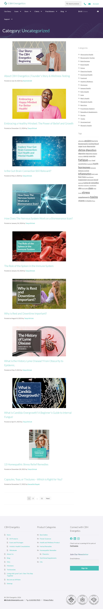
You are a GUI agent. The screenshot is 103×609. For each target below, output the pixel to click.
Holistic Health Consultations (19, 546)
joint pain (95, 174)
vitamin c (82, 201)
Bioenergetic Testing (87, 58)
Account (96, 4)
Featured (83, 78)
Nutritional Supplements (48, 558)
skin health (85, 188)
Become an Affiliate (14, 580)
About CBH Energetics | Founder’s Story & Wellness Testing (37, 75)
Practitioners (49, 11)
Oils (41, 562)
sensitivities (92, 185)
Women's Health (86, 125)
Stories (82, 115)
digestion (91, 149)
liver (80, 177)
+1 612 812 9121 (34, 600)
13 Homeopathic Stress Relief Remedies (26, 464)
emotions (80, 156)
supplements (84, 197)
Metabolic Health (86, 102)
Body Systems (85, 61)
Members (10, 566)
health (95, 164)
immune (93, 168)
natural (80, 183)
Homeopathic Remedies (48, 550)
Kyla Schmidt (27, 81)
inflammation (84, 173)
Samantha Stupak (34, 484)
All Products (13, 539)
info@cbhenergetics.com (14, 600)
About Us (10, 554)
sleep (90, 188)
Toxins (82, 119)
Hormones (84, 85)
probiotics (86, 185)
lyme (84, 177)
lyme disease (89, 177)
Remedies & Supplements (88, 112)
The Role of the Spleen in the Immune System (29, 265)
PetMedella (74, 546)
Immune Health (85, 88)
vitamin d (89, 201)
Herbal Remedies (46, 546)
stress (86, 192)
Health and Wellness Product (50, 542)
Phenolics (45, 554)
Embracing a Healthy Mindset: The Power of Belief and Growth (38, 123)
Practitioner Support (87, 108)
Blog (62, 11)
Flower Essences (45, 539)
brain (85, 146)
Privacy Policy (48, 600)
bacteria (95, 141)
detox (81, 150)
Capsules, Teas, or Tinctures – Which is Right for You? (33, 479)
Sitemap (9, 583)
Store (26, 11)
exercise (92, 156)
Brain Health (84, 64)
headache (90, 164)
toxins (94, 197)
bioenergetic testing (86, 144)
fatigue (83, 160)
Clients (36, 11)
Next (48, 498)
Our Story (7, 11)
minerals (90, 180)
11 (42, 498)
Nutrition (83, 105)
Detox (82, 68)
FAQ (8, 562)
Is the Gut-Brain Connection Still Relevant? (27, 170)
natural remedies (91, 183)
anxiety (88, 140)
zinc (94, 201)
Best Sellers (44, 535)
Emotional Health (86, 75)
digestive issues (91, 153)
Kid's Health (84, 92)
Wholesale (13, 550)
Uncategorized (85, 122)
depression (91, 146)
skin (80, 188)
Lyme (82, 95)
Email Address (75, 558)
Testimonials (11, 570)
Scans (16, 11)
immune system (83, 171)
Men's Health (84, 98)
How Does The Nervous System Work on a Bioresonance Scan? (38, 218)
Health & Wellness (86, 81)
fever (89, 160)
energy (86, 156)
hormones (84, 167)
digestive (82, 153)
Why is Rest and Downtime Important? (25, 313)
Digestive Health (86, 71)
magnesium (82, 180)
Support (7, 19)
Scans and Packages (16, 542)
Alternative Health (86, 54)
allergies (81, 141)
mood (95, 180)
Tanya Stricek (32, 128)
